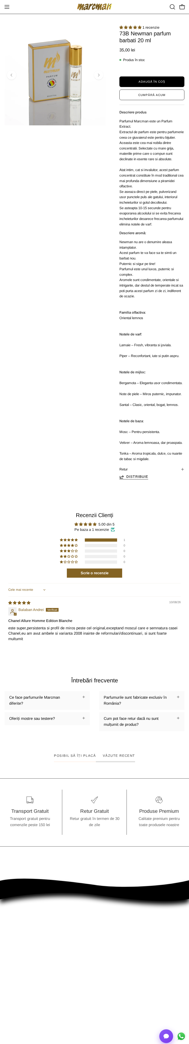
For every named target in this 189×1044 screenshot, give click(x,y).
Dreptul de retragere (22, 1007)
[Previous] (11, 75)
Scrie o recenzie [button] (95, 573)
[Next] (98, 75)
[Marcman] (94, 6)
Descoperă (14, 975)
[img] (19, 603)
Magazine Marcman (116, 983)
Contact (105, 975)
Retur (123, 469)
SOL (103, 999)
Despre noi (14, 983)
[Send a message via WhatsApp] (181, 1036)
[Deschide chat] (166, 1036)
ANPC (104, 991)
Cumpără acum (151, 95)
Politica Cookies (18, 999)
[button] (172, 7)
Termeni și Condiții (20, 991)
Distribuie (137, 476)
